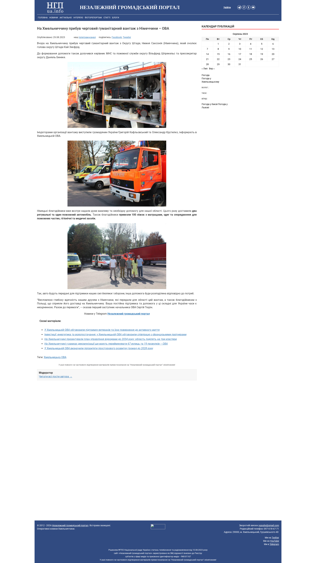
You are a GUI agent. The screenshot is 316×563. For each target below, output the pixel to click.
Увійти (227, 7)
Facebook (117, 37)
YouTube (274, 541)
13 (273, 49)
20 (273, 54)
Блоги (115, 17)
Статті (107, 17)
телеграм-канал (87, 37)
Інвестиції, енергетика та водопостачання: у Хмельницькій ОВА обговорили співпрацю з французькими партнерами (115, 334)
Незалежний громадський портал (70, 525)
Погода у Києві (210, 104)
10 (239, 49)
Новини (53, 17)
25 (250, 59)
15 (218, 54)
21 (207, 59)
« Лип (205, 68)
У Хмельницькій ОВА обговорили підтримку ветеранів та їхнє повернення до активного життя (102, 329)
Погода (206, 75)
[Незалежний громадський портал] (55, 7)
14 (207, 54)
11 (250, 49)
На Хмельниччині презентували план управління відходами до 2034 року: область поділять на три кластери (110, 339)
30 (229, 64)
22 (218, 59)
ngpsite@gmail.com (269, 525)
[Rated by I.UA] (158, 527)
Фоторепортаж (93, 17)
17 (239, 54)
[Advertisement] (117, 420)
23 (229, 59)
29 (218, 64)
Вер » (212, 68)
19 (261, 54)
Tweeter (127, 37)
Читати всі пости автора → (55, 376)
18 (250, 54)
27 (273, 59)
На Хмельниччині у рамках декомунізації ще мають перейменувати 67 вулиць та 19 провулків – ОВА (106, 343)
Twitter (275, 537)
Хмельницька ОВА (55, 357)
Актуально (66, 17)
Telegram (274, 544)
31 (239, 64)
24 (239, 59)
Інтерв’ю (78, 17)
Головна (43, 17)
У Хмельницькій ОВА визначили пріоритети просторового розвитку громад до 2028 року (98, 348)
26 (261, 59)
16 (229, 54)
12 (261, 49)
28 (207, 64)
